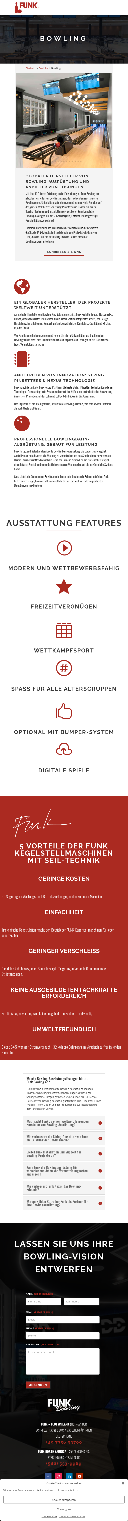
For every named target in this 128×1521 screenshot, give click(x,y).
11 (75, 161)
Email (39, 1312)
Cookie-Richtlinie (49, 1516)
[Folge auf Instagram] (58, 1476)
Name (39, 1293)
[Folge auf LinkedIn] (69, 1476)
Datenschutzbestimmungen (72, 1516)
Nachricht (43, 1344)
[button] (123, 1483)
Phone (40, 1328)
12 (78, 161)
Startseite (31, 68)
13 (81, 161)
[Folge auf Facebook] (48, 1476)
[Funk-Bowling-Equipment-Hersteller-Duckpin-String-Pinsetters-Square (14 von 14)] (64, 167)
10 (72, 161)
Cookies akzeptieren (64, 1499)
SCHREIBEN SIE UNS (64, 252)
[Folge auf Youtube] (79, 1476)
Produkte (44, 68)
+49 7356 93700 (64, 1442)
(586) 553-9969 (64, 1463)
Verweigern (64, 1509)
